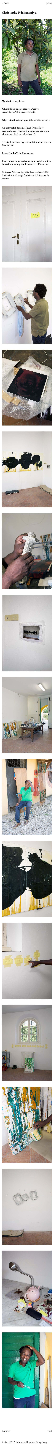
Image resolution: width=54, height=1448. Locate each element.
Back (6, 3)
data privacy (41, 1442)
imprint (30, 1442)
